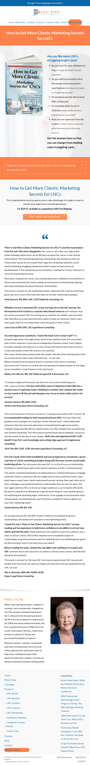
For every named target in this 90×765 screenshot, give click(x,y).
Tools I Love (13, 731)
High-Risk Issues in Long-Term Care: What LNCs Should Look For (73, 719)
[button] (45, 168)
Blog (57, 22)
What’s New (20, 22)
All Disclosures (64, 757)
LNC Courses (13, 708)
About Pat (81, 757)
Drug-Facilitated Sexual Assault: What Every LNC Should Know (73, 747)
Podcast (50, 22)
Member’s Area (75, 22)
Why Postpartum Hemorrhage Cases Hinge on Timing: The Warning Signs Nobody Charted (72, 703)
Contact (64, 22)
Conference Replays (17, 717)
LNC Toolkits (13, 703)
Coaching (30, 22)
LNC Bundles (13, 698)
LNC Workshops (15, 712)
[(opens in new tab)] (23, 86)
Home (11, 22)
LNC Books (12, 693)
